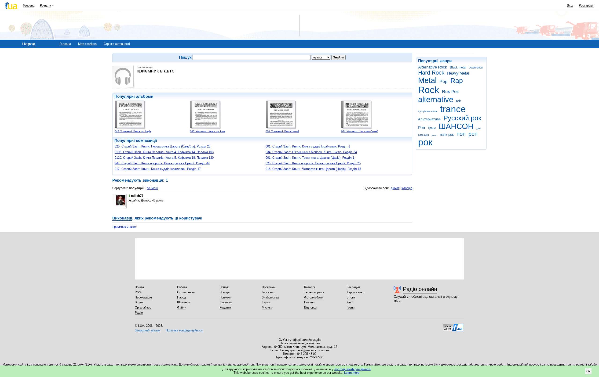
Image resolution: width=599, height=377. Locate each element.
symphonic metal (427, 111)
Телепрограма (314, 292)
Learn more (351, 372)
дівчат (395, 188)
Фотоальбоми (313, 297)
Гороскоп (268, 292)
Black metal (458, 67)
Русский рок (462, 118)
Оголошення (186, 292)
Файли (181, 307)
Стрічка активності (117, 44)
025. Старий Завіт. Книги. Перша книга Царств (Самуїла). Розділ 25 (162, 146)
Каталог (309, 287)
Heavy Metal (458, 73)
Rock (428, 90)
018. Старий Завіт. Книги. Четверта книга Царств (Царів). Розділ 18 (313, 169)
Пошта (139, 287)
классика (423, 134)
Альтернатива (429, 119)
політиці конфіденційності (352, 369)
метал (434, 135)
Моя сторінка (87, 44)
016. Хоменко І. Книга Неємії (282, 131)
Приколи (225, 297)
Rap (456, 80)
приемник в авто (124, 226)
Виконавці (122, 218)
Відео (139, 302)
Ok (588, 371)
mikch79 (137, 195)
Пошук (224, 287)
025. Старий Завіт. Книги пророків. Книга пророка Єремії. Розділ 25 (313, 163)
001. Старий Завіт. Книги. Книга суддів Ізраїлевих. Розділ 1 (308, 146)
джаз (478, 128)
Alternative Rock (432, 67)
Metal (427, 80)
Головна (28, 5)
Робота (182, 287)
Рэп (421, 128)
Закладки (353, 287)
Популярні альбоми (133, 96)
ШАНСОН (456, 126)
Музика (267, 307)
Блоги (351, 297)
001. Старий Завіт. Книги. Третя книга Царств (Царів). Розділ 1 (310, 157)
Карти (266, 302)
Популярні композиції (135, 140)
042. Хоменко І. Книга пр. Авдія (133, 131)
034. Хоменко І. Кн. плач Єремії (359, 131)
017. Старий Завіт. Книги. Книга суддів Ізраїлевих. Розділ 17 (158, 169)
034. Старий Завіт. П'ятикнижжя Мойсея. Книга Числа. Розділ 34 (311, 152)
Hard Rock (431, 73)
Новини (309, 302)
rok (458, 101)
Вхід (570, 5)
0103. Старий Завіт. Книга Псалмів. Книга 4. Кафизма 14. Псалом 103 (164, 152)
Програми (268, 287)
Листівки (225, 302)
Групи (350, 307)
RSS (138, 292)
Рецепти (225, 307)
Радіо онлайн (420, 289)
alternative (435, 99)
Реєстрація (586, 5)
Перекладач (143, 297)
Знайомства (270, 297)
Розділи (45, 5)
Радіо (139, 312)
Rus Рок (450, 91)
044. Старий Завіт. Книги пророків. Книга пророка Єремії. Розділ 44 (162, 163)
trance (453, 109)
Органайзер (143, 307)
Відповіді (310, 307)
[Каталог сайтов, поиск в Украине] (453, 326)
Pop (443, 81)
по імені (152, 188)
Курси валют (356, 292)
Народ (181, 297)
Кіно (349, 302)
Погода (224, 292)
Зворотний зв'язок (147, 330)
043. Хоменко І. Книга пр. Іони (207, 131)
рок (425, 142)
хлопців (407, 188)
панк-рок (447, 134)
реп (473, 134)
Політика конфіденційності (184, 330)
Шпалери (183, 302)
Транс (432, 128)
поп (461, 134)
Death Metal (475, 67)
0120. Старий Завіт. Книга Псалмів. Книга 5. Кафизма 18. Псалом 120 (164, 157)
